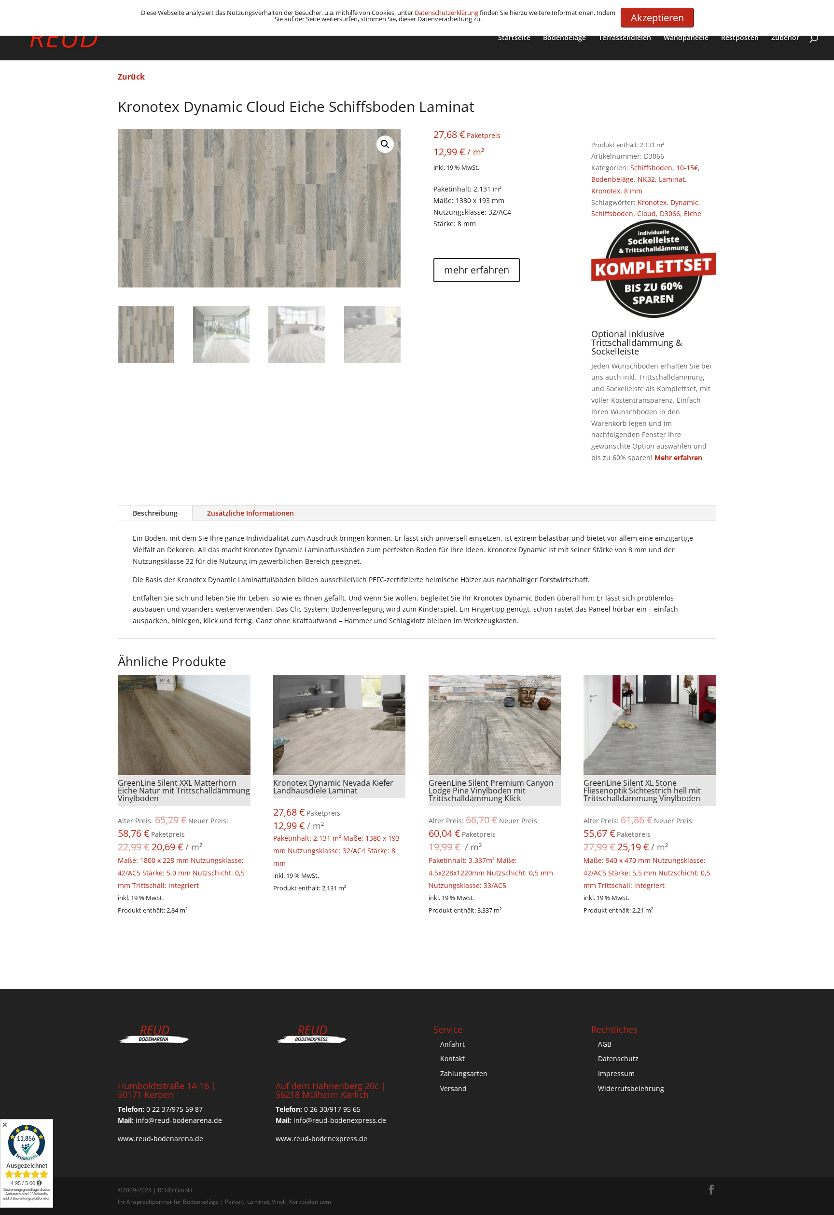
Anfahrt (452, 1044)
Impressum (616, 1073)
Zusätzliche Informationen (250, 513)
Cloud (646, 213)
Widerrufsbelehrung (631, 1088)
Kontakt (452, 1058)
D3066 (670, 213)
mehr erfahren (476, 269)
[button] (385, 144)
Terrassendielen (624, 38)
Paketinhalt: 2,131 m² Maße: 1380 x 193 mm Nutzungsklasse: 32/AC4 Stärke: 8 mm (336, 823)
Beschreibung (155, 513)
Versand (453, 1088)
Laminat (672, 179)
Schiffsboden (651, 167)
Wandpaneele (686, 38)
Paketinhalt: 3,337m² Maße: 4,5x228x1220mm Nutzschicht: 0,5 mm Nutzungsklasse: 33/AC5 (491, 834)
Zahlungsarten (463, 1073)
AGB (605, 1044)
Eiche (692, 213)
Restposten (740, 38)
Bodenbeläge (564, 38)
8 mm (633, 190)
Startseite (514, 38)
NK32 (646, 179)
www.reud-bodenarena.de (160, 1138)
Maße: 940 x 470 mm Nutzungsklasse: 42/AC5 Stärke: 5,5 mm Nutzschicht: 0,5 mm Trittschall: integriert (647, 834)
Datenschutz (618, 1058)
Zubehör (785, 38)
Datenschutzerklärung (446, 12)
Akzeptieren (657, 17)
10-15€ (687, 167)
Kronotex (605, 190)
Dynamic (684, 202)
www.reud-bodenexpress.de (321, 1138)
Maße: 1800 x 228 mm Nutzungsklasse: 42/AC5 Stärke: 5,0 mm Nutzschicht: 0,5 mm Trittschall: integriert (184, 834)
